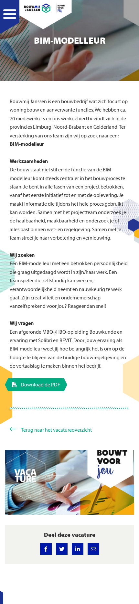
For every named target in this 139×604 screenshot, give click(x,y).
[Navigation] (9, 21)
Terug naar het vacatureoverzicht (56, 429)
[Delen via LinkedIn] (77, 549)
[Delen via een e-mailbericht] (93, 549)
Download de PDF (40, 384)
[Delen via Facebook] (46, 549)
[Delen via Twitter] (62, 549)
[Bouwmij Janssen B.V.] (44, 8)
